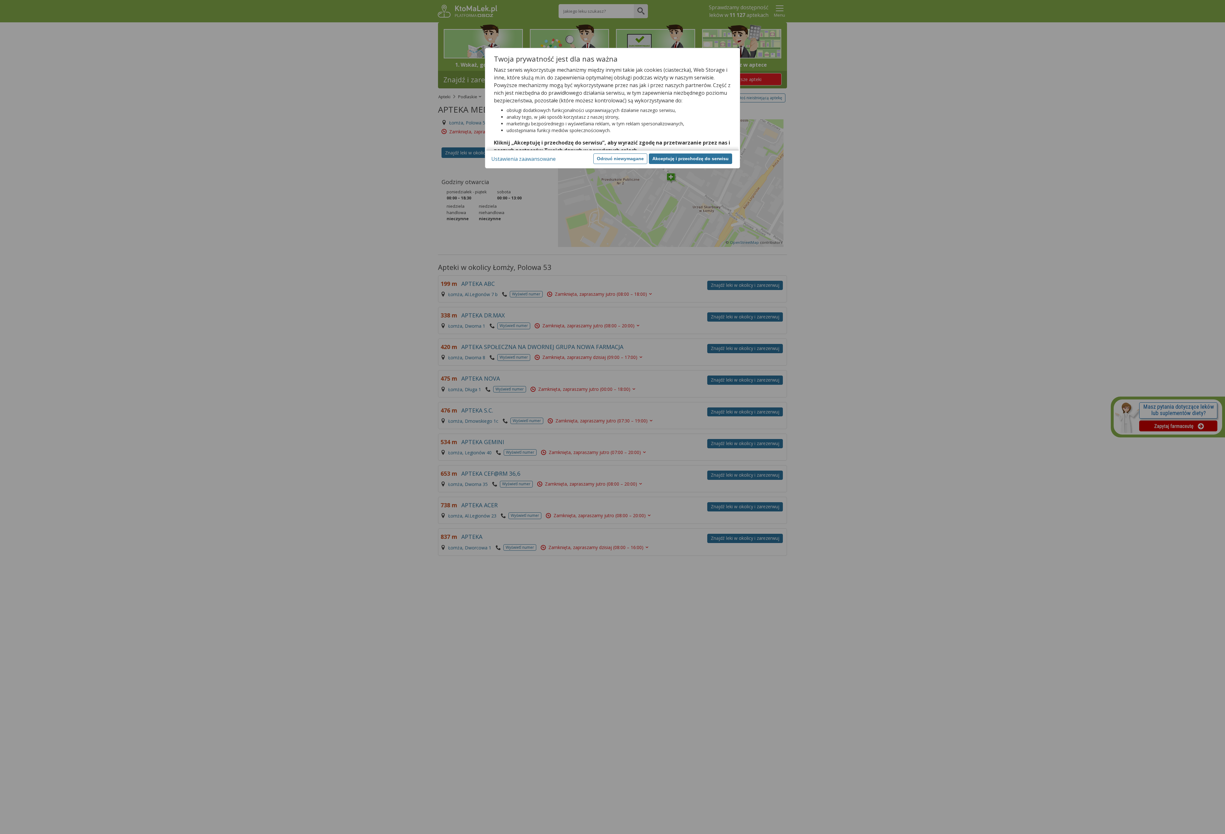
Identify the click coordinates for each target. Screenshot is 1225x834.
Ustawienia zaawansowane (523, 158)
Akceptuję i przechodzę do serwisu (690, 158)
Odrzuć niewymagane (620, 158)
